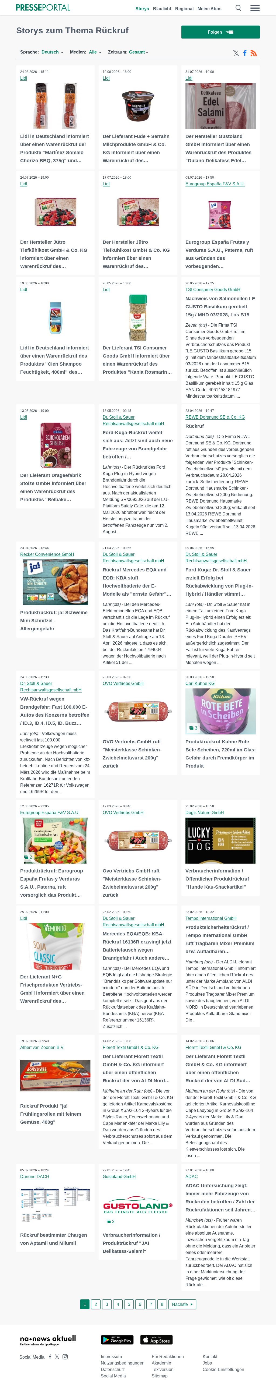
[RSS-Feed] (253, 53)
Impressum (111, 1356)
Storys (142, 8)
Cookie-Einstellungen (223, 1369)
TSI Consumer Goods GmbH (212, 289)
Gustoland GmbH (119, 1176)
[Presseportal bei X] (55, 1357)
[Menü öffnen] (255, 8)
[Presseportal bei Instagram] (63, 1356)
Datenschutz (113, 1369)
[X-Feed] (236, 53)
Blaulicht (162, 8)
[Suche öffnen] (238, 8)
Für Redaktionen (168, 1356)
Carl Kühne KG (200, 683)
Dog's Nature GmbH (204, 812)
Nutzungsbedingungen (122, 1363)
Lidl (23, 78)
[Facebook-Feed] (245, 53)
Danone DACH (34, 1176)
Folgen (215, 32)
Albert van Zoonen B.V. (42, 1047)
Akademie (161, 1363)
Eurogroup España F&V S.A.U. (215, 184)
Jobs (207, 1363)
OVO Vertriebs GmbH (123, 683)
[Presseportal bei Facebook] (48, 1357)
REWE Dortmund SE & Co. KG (215, 417)
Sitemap (160, 1376)
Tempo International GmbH (211, 918)
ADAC (191, 1176)
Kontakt (210, 1356)
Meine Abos (210, 8)
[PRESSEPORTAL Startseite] (43, 8)
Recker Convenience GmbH (47, 554)
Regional (184, 8)
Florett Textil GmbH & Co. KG (130, 1047)
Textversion (163, 1369)
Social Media (113, 1376)
